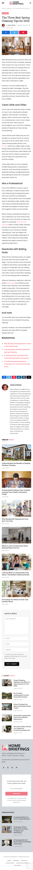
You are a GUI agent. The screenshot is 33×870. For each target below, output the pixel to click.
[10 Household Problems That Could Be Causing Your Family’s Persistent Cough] (16, 479)
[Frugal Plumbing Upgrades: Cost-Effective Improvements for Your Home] (7, 682)
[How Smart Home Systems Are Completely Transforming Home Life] (7, 728)
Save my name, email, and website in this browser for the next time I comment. (15, 656)
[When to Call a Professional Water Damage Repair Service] (16, 535)
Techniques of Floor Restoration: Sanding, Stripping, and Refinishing (21, 829)
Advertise (16, 860)
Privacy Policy (22, 800)
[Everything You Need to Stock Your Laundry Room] (16, 589)
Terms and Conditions (22, 863)
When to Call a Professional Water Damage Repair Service (15, 547)
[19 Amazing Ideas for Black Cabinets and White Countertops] (7, 842)
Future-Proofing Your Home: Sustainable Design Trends (22, 706)
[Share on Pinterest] (23, 32)
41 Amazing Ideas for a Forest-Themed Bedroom (22, 818)
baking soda (10, 283)
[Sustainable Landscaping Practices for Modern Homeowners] (7, 717)
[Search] (30, 3)
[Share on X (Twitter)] (14, 32)
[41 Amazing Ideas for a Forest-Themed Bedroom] (7, 819)
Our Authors (17, 865)
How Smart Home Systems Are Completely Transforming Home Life (22, 728)
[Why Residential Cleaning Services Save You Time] (16, 508)
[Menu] (3, 3)
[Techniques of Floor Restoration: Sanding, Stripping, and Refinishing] (7, 829)
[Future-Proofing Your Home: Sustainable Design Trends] (7, 706)
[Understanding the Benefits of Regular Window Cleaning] (16, 452)
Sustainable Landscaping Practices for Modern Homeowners (22, 717)
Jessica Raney (11, 25)
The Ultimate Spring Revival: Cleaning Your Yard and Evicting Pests (17, 364)
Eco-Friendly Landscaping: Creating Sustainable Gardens (21, 695)
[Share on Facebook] (6, 32)
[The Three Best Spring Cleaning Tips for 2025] (16, 54)
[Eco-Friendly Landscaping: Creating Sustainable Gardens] (7, 695)
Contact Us (24, 860)
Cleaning (8, 8)
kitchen (4, 146)
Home (3, 8)
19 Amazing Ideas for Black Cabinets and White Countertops (22, 841)
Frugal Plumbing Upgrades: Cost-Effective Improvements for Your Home (22, 683)
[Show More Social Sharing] (29, 32)
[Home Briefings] (16, 3)
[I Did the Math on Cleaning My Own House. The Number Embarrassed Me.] (16, 562)
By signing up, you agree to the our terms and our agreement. (17, 800)
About (9, 860)
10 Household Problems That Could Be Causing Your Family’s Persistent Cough (16, 492)
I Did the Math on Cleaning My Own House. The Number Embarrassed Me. (16, 574)
